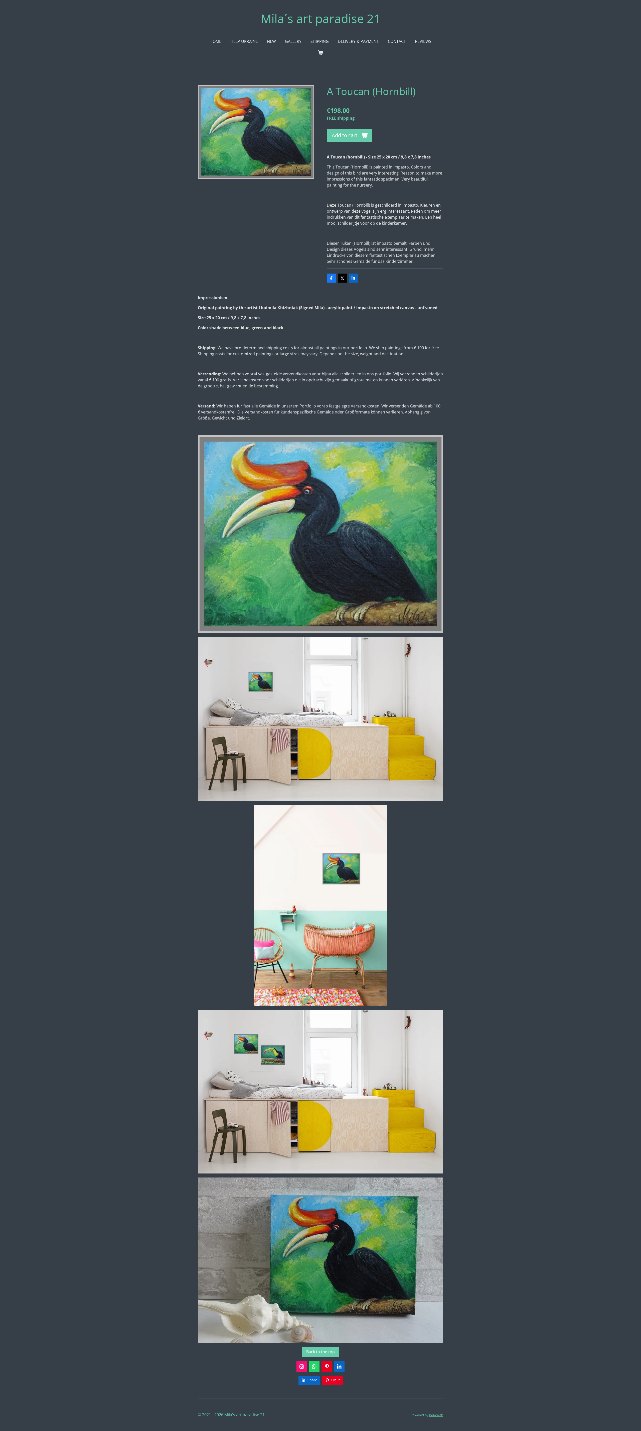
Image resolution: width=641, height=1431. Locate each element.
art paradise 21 (320, 18)
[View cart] (320, 52)
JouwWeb (436, 1415)
